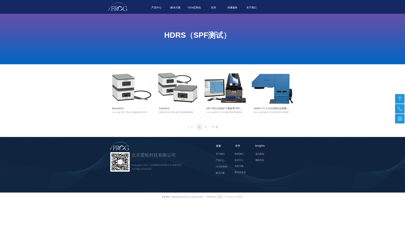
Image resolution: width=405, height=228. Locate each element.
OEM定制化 (194, 7)
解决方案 (175, 7)
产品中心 (156, 7)
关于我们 (251, 7)
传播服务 (232, 7)
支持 (213, 7)
